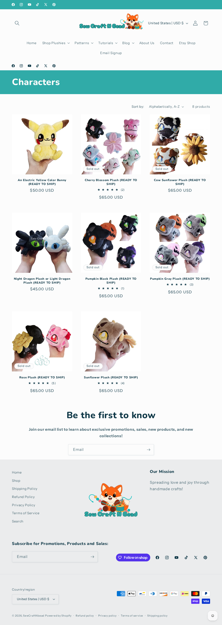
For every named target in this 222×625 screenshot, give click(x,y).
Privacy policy (107, 615)
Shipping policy (157, 615)
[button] (17, 23)
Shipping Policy (25, 489)
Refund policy (85, 615)
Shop (16, 481)
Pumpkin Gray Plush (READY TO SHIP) (180, 279)
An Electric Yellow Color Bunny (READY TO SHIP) (42, 182)
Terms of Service (26, 513)
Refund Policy (23, 497)
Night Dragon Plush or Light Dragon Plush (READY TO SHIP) (42, 281)
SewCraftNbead (33, 615)
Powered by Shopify (58, 615)
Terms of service (132, 615)
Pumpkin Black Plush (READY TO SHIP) (111, 281)
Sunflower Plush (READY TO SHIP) (111, 377)
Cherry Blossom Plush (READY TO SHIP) (111, 182)
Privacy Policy (23, 505)
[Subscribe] (148, 449)
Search (17, 521)
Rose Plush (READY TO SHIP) (42, 377)
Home (17, 472)
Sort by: (138, 106)
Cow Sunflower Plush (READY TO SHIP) (180, 182)
